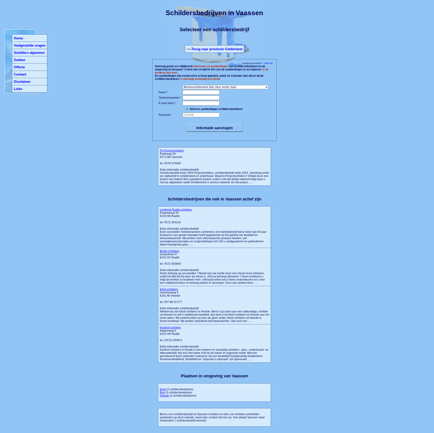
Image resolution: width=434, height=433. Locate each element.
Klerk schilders (169, 289)
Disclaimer (22, 81)
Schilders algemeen (29, 53)
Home (18, 38)
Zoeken (19, 60)
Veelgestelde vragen (29, 45)
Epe (162, 392)
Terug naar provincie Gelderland (216, 49)
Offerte (19, 67)
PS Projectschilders (172, 150)
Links (18, 89)
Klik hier (268, 63)
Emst (163, 389)
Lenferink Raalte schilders (176, 209)
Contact (20, 74)
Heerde (164, 395)
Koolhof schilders (170, 327)
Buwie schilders (169, 251)
